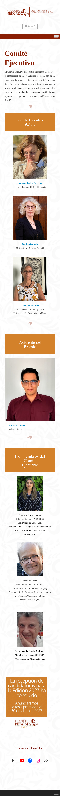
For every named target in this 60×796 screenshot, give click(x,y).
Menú (31, 26)
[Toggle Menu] (56, 36)
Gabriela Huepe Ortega (30, 515)
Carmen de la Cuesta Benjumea (30, 651)
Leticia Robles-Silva (30, 305)
